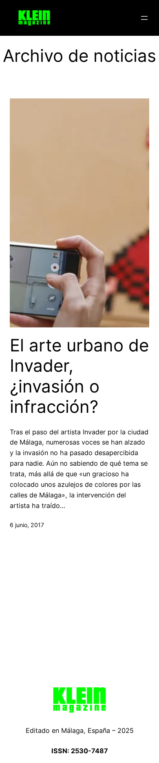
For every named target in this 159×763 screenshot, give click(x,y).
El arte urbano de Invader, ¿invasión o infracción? (79, 376)
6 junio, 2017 (27, 524)
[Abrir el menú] (144, 18)
